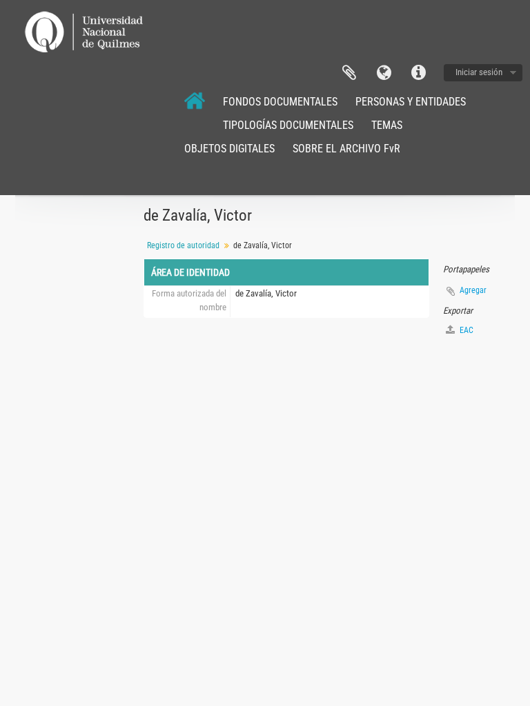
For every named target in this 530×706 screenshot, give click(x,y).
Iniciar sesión (478, 72)
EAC (465, 330)
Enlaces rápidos (418, 73)
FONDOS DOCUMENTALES (280, 101)
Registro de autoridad (183, 245)
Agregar (473, 290)
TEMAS (386, 125)
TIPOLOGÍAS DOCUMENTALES (288, 125)
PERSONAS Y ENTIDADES (410, 101)
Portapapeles (349, 73)
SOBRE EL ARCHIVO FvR (346, 148)
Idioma (383, 73)
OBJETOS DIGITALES (229, 148)
